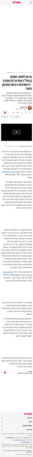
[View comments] (4, 112)
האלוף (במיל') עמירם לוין (11, 172)
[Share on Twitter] (21, 112)
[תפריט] (31, 2)
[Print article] (13, 112)
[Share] (30, 112)
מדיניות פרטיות (20, 454)
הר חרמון (20, 373)
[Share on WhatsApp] (17, 112)
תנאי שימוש (29, 454)
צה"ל (30, 373)
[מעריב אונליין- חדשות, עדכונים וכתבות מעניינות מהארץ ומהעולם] (16, 2)
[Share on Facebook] (26, 112)
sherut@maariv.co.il (18, 440)
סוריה (25, 373)
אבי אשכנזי (23, 107)
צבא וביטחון (10, 72)
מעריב (30, 72)
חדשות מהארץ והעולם (21, 72)
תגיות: (30, 371)
